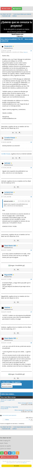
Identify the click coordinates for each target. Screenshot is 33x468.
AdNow (14, 16)
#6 (31, 279)
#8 (31, 342)
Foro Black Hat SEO (5, 14)
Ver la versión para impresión (9, 415)
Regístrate (18, 8)
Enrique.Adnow (4, 408)
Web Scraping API (5, 440)
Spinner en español (5, 446)
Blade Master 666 (10, 246)
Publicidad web (6, 16)
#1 (31, 50)
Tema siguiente (15, 382)
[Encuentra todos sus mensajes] (16, 133)
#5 (31, 250)
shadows (7, 307)
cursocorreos (8, 192)
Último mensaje (22, 403)
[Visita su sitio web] (13, 133)
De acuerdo (16, 465)
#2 (31, 142)
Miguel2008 (8, 275)
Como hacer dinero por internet (22, 14)
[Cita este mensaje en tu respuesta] (19, 133)
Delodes (30, 403)
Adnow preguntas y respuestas (9, 407)
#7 (31, 312)
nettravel (7, 163)
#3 (31, 167)
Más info (25, 462)
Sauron (25, 52)
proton (2, 401)
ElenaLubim (8, 46)
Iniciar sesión (7, 8)
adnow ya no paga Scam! (8, 400)
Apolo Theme (4, 443)
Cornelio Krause (9, 138)
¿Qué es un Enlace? (5, 448)
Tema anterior (6, 382)
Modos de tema (29, 39)
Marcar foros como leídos (9, 457)
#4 (31, 196)
